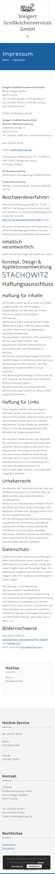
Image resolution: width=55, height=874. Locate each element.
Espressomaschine (28, 639)
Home (5, 59)
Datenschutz (9, 844)
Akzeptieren (34, 866)
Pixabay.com (14, 643)
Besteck (44, 639)
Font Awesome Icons (31, 647)
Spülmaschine (9, 639)
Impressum (8, 848)
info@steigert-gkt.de (21, 149)
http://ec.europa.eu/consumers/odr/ (22, 219)
